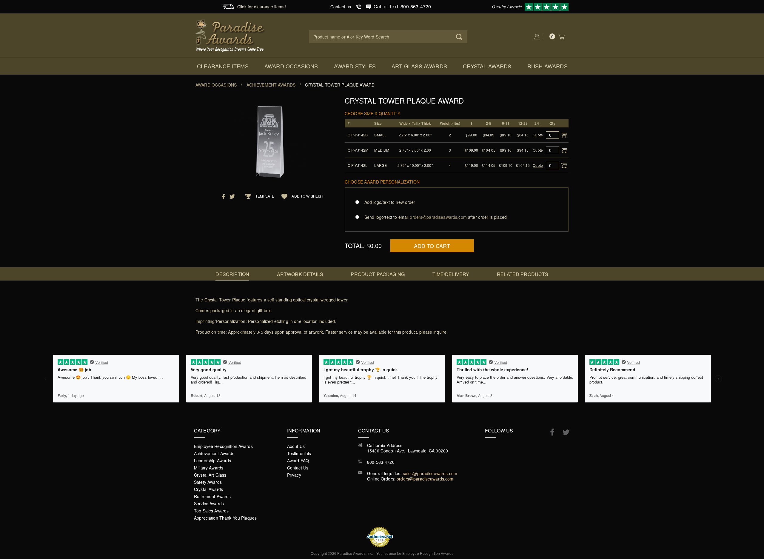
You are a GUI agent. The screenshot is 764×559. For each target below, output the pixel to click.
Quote (538, 134)
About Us (296, 446)
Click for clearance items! (261, 6)
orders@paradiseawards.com (425, 479)
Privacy (294, 475)
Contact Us (297, 468)
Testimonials (299, 453)
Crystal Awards (487, 66)
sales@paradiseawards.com (430, 473)
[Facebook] (549, 432)
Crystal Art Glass (210, 475)
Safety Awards (208, 482)
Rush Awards (547, 66)
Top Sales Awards (211, 511)
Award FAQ (298, 460)
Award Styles (355, 66)
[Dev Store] (230, 35)
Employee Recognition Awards (223, 446)
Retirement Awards (212, 496)
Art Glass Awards (419, 66)
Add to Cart (432, 246)
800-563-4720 (381, 462)
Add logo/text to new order (389, 202)
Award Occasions (291, 66)
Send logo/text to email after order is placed (435, 217)
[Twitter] (563, 432)
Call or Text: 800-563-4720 (402, 6)
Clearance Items (223, 66)
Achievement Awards (271, 85)
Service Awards (209, 503)
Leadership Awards (212, 460)
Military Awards (208, 468)
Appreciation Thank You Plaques (225, 518)
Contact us (340, 7)
